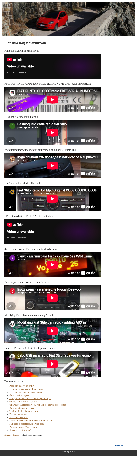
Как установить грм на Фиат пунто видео (30, 398)
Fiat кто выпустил (18, 414)
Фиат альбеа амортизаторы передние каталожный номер (37, 405)
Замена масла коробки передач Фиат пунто (30, 420)
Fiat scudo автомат (18, 417)
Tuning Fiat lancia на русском (23, 411)
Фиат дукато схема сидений (23, 401)
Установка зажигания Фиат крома (26, 389)
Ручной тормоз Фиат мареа (23, 427)
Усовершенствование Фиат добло (26, 392)
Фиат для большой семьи (22, 408)
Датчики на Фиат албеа (21, 430)
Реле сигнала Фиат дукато (22, 386)
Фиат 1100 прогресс (19, 395)
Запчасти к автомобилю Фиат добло (27, 424)
